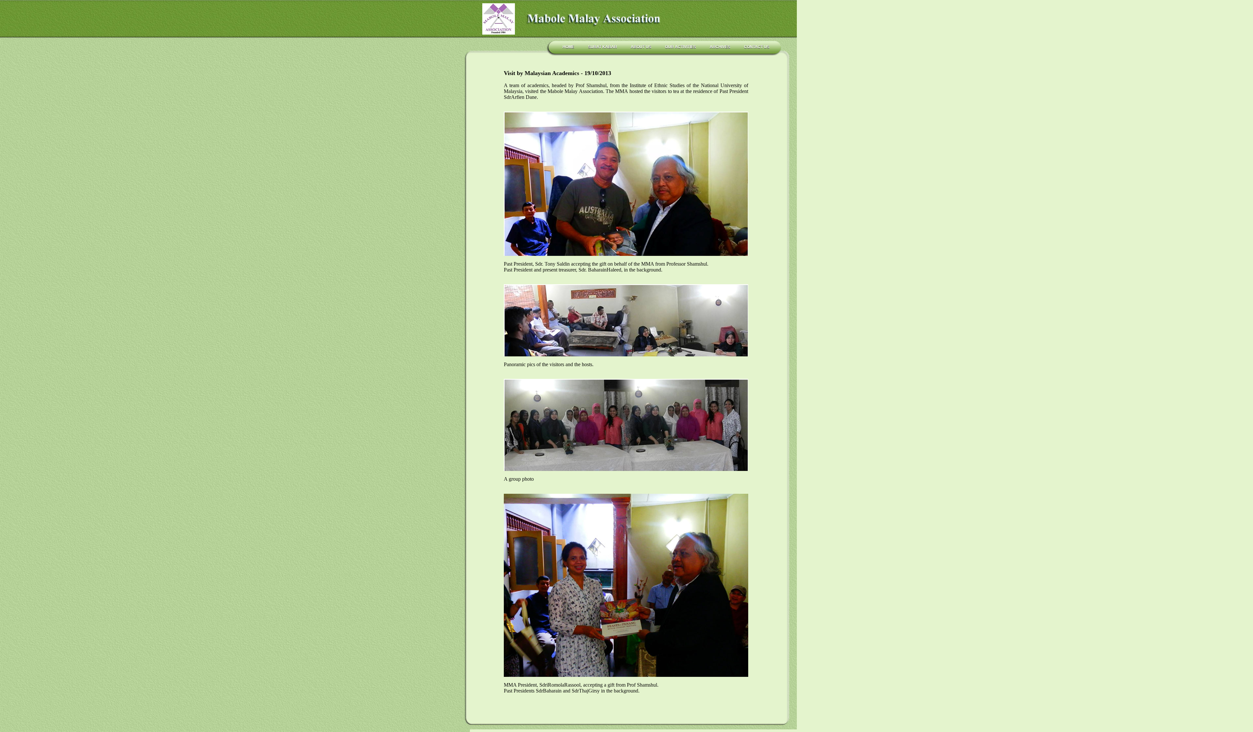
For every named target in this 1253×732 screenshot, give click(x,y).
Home (568, 47)
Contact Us (756, 47)
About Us (641, 47)
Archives (720, 47)
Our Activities (680, 47)
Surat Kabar (602, 47)
